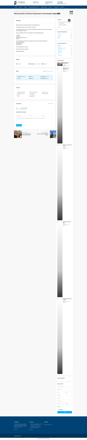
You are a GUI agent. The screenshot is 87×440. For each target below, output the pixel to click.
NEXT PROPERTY (45, 132)
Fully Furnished (32, 93)
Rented (58, 13)
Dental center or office (61, 48)
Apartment (59, 45)
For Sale (59, 35)
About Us (50, 7)
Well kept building (45, 93)
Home (16, 7)
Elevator (18, 94)
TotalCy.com (50, 424)
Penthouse (59, 52)
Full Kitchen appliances (33, 92)
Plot (58, 53)
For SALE (20, 7)
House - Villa (60, 49)
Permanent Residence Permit (34, 7)
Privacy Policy (47, 438)
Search (65, 412)
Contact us (62, 7)
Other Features (60, 409)
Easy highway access (21, 93)
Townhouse (60, 55)
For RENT (25, 7)
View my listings (50, 103)
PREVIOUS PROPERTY (24, 132)
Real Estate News (44, 7)
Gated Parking (31, 94)
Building (59, 46)
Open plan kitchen (45, 92)
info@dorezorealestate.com (63, 25)
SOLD (59, 38)
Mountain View (32, 96)
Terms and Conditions (41, 438)
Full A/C (18, 96)
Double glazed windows (21, 92)
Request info (19, 125)
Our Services (56, 7)
